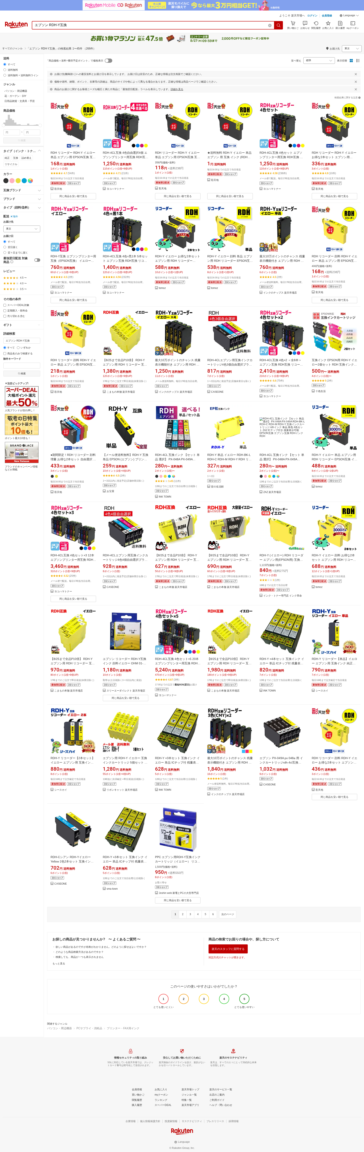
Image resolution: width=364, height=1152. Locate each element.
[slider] (3, 125)
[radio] (4, 64)
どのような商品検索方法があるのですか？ (80, 951)
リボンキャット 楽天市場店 (122, 790)
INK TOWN (165, 496)
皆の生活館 (217, 486)
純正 (7, 157)
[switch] (37, 260)
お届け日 (8, 236)
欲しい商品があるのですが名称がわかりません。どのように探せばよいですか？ (101, 946)
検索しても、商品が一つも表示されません (80, 957)
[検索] (278, 25)
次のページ (227, 914)
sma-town (112, 889)
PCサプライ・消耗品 (89, 1028)
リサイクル (11, 164)
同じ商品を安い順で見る (73, 196)
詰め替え (26, 157)
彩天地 (58, 189)
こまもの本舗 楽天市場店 (121, 392)
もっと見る (58, 963)
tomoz (162, 288)
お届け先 (8, 221)
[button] (349, 16)
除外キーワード (12, 359)
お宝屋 (110, 491)
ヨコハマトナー (115, 189)
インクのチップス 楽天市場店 (280, 292)
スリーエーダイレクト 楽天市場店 (126, 690)
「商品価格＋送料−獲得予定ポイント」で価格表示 (74, 60)
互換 (15, 157)
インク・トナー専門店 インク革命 (282, 595)
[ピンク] (12, 180)
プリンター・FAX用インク (123, 1028)
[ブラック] (5, 180)
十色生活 (321, 391)
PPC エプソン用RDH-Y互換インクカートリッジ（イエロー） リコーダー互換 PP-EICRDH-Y (178, 861)
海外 (15, 216)
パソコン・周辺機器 (59, 1028)
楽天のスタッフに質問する (228, 948)
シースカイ (322, 690)
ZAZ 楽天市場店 (272, 492)
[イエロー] (18, 180)
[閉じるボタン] (356, 74)
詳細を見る (177, 89)
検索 (23, 140)
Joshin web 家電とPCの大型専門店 (179, 893)
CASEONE (217, 392)
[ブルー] (24, 180)
